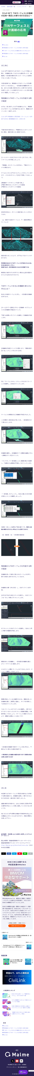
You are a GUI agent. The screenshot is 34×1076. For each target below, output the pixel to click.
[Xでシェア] (3, 853)
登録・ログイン (29, 1)
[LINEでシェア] (25, 853)
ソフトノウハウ (6, 10)
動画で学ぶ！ (16, 2)
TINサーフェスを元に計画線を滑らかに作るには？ (17, 50)
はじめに (6, 45)
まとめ (5, 56)
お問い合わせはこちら (17, 926)
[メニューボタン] (2, 2)
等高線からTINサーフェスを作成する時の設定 (16, 48)
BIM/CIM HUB (19, 1074)
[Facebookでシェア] (9, 853)
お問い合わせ (28, 3)
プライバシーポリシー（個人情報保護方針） (17, 1067)
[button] (30, 853)
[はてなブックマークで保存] (14, 853)
